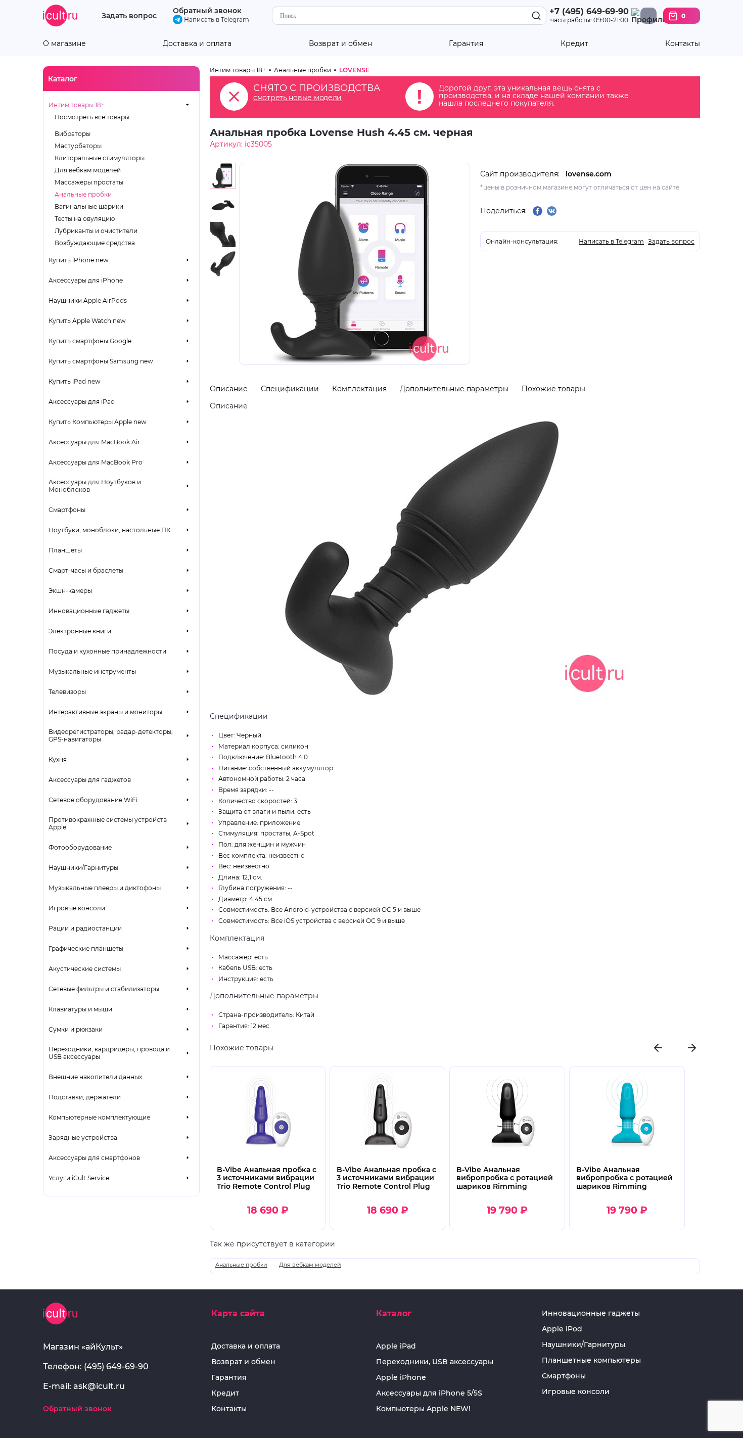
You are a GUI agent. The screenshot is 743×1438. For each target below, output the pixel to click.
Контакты (682, 44)
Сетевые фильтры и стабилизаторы (104, 989)
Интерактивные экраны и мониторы (105, 712)
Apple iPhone (401, 1377)
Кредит (574, 44)
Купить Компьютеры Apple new (98, 422)
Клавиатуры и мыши (80, 1009)
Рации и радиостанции (85, 928)
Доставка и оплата (197, 44)
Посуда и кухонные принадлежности (107, 651)
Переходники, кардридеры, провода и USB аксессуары (109, 1052)
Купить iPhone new (79, 260)
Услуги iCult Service (79, 1178)
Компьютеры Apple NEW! (423, 1409)
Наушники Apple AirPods (88, 300)
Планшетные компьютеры (591, 1360)
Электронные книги (80, 631)
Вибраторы (72, 133)
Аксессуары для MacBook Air (94, 442)
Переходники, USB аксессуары (434, 1362)
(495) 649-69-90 (116, 1366)
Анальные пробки (83, 194)
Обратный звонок (207, 10)
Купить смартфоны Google (90, 341)
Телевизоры (67, 691)
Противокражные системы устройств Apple (108, 823)
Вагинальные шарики (89, 206)
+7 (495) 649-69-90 (589, 11)
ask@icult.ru (99, 1386)
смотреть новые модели (297, 97)
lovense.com (589, 173)
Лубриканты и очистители (96, 231)
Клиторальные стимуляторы (100, 158)
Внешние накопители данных (95, 1077)
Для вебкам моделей (88, 170)
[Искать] (536, 16)
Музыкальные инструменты (92, 671)
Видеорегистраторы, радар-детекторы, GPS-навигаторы (111, 735)
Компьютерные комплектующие (99, 1117)
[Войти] (648, 16)
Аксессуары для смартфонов (94, 1158)
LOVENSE (354, 70)
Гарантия (466, 44)
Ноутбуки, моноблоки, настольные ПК (109, 530)
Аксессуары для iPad (82, 401)
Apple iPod (562, 1329)
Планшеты (65, 550)
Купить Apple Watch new (87, 320)
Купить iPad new (75, 381)
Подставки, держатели (85, 1097)
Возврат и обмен (340, 44)
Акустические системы (85, 968)
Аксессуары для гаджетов (90, 779)
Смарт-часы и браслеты (86, 570)
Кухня (58, 759)
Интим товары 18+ (77, 105)
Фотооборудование (80, 847)
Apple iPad (396, 1346)
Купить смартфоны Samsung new (101, 361)
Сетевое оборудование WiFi (93, 800)
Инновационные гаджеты (89, 611)
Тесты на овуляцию (85, 218)
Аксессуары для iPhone (86, 280)
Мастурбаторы (78, 146)
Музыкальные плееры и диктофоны (105, 888)
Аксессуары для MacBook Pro (96, 462)
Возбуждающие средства (95, 243)
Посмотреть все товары (92, 117)
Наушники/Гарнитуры (83, 867)
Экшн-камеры (70, 590)
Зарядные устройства (83, 1137)
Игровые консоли (77, 908)
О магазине (64, 44)
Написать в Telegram (215, 19)
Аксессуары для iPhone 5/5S (429, 1393)
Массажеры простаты (89, 182)
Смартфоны (67, 510)
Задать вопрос (129, 16)
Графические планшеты (86, 948)
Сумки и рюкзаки (76, 1029)
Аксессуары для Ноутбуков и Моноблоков (95, 485)
